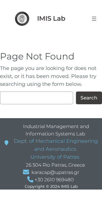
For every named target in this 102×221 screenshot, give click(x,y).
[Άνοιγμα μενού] (94, 18)
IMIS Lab (51, 18)
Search (88, 98)
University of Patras (54, 157)
